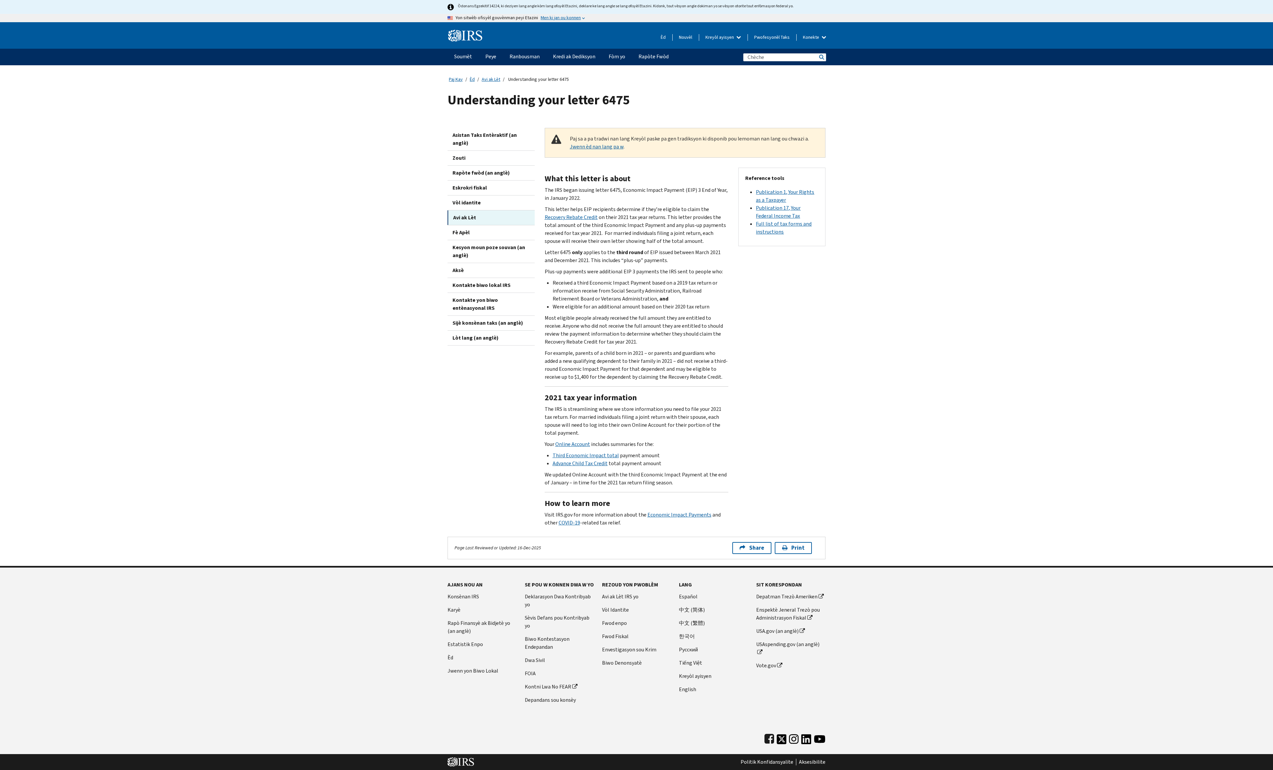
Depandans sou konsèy (550, 699)
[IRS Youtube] (819, 737)
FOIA (530, 673)
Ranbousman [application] (525, 56)
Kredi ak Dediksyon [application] (574, 56)
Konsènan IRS (463, 596)
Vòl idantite (467, 202)
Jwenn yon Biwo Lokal (473, 670)
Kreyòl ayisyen (720, 37)
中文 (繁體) (692, 623)
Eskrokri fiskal (470, 187)
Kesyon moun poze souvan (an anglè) (489, 251)
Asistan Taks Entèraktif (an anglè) (485, 139)
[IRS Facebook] (769, 737)
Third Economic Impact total (586, 455)
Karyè (454, 609)
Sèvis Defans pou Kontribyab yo (557, 621)
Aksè (458, 270)
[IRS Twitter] (782, 737)
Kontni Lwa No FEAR (548, 686)
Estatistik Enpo (465, 644)
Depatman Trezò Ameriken (787, 596)
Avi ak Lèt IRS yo (620, 596)
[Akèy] (465, 33)
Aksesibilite (812, 762)
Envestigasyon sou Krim (629, 649)
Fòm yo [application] (617, 56)
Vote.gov (766, 665)
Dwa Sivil (535, 660)
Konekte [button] (811, 37)
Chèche (821, 57)
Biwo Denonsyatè (622, 662)
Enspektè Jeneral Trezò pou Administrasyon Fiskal (788, 613)
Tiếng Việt (690, 662)
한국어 (687, 636)
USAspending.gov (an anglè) (787, 644)
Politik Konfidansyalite (767, 762)
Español (688, 596)
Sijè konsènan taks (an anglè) (488, 322)
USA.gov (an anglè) (777, 631)
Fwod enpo (614, 623)
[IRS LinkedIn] (806, 737)
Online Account (572, 444)
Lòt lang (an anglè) (476, 337)
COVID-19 (569, 522)
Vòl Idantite (615, 609)
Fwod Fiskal (615, 636)
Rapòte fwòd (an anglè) (481, 172)
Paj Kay (456, 79)
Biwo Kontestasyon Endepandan (547, 642)
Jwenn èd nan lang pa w (597, 146)
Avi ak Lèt (491, 79)
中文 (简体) (692, 609)
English (687, 689)
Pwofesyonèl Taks (772, 37)
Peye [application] (490, 56)
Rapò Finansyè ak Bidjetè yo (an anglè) (479, 627)
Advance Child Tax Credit (580, 463)
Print (798, 548)
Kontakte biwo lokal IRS (482, 285)
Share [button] (756, 548)
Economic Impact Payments (679, 514)
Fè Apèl (461, 232)
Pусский (688, 649)
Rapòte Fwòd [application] (653, 56)
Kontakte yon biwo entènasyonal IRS (475, 304)
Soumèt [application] (463, 56)
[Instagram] (794, 737)
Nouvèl (685, 37)
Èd (663, 37)
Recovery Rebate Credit (571, 217)
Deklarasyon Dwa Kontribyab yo (558, 600)
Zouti (459, 157)
